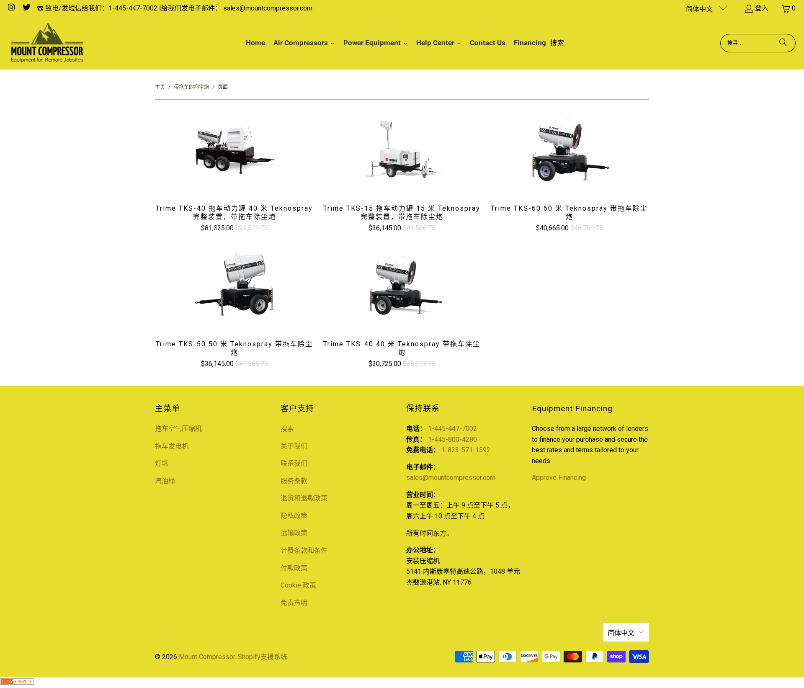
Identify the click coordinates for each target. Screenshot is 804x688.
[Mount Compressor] (47, 43)
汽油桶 (165, 481)
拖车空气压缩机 (178, 429)
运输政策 (294, 533)
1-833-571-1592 (465, 450)
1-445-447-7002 (452, 429)
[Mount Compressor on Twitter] (26, 8)
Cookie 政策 (298, 585)
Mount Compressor (207, 657)
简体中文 (700, 9)
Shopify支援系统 (262, 657)
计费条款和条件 (304, 550)
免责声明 (294, 603)
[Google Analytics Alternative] (17, 682)
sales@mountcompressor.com (450, 478)
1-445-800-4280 (452, 439)
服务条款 (294, 481)
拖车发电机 (171, 446)
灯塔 (161, 463)
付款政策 (294, 568)
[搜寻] (783, 43)
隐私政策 (294, 516)
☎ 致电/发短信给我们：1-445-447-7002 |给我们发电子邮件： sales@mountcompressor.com (174, 8)
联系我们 (294, 463)
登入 (761, 8)
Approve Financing (559, 478)
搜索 (287, 429)
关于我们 (294, 446)
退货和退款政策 (304, 498)
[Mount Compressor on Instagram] (10, 8)
